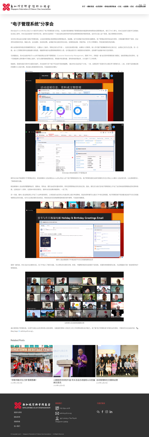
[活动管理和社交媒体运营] (74, 361)
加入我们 (17, 426)
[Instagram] (106, 411)
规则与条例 (18, 412)
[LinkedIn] (111, 411)
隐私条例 (17, 417)
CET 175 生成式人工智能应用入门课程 (112, 380)
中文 (140, 5)
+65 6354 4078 (65, 408)
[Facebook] (102, 411)
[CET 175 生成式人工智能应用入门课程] (117, 361)
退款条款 (17, 421)
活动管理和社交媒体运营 (64, 380)
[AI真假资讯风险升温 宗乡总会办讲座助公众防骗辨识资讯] (32, 361)
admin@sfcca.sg (26, 331)
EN (145, 5)
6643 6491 (14, 331)
